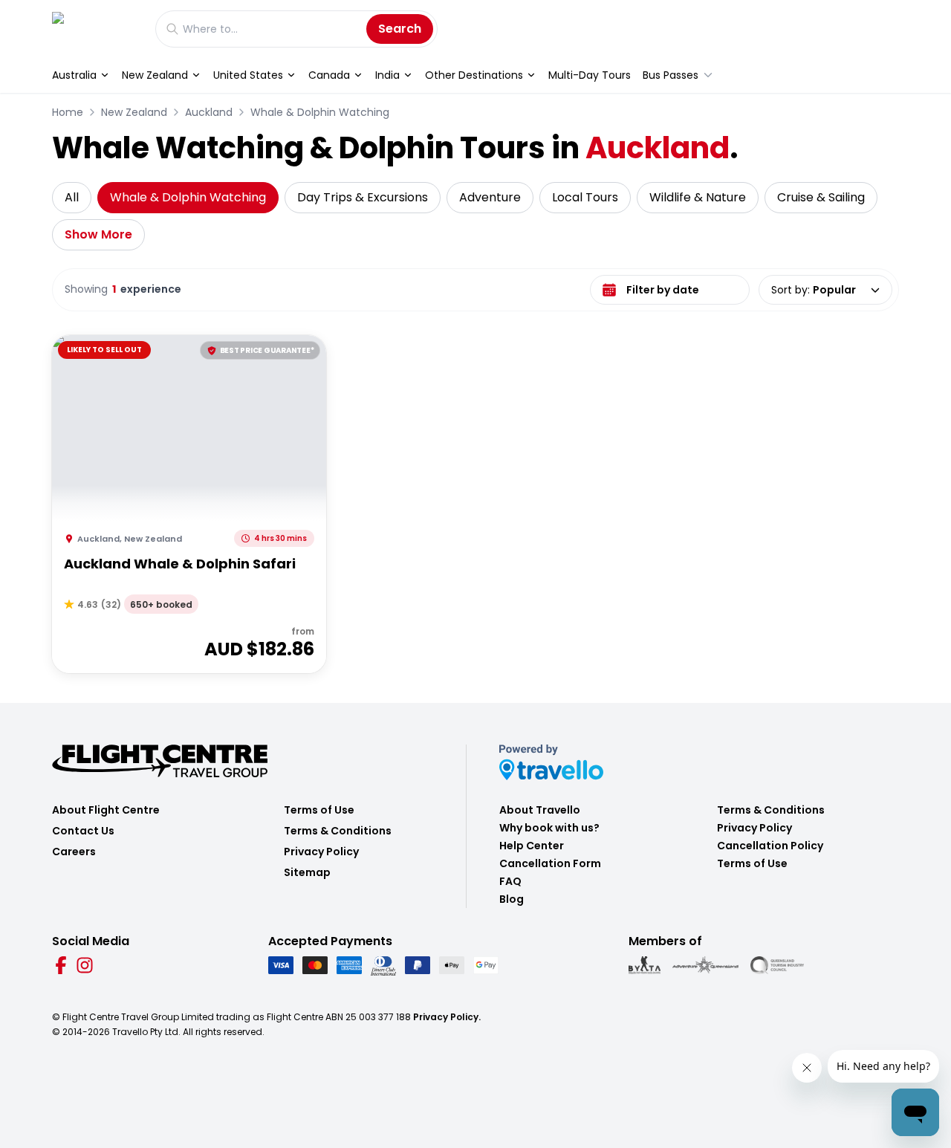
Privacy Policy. (447, 1017)
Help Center (531, 845)
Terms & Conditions (338, 830)
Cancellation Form (550, 863)
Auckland (209, 112)
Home (67, 112)
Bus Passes (670, 75)
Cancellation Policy (770, 845)
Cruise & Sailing (821, 197)
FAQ (510, 881)
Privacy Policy (321, 851)
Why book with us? (549, 827)
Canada (329, 75)
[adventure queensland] (705, 965)
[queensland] (777, 965)
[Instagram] (85, 965)
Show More (98, 234)
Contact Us (83, 830)
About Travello (539, 809)
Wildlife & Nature (697, 197)
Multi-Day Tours (589, 75)
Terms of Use (319, 809)
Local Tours (585, 197)
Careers (74, 851)
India (387, 75)
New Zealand (155, 75)
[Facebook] (61, 965)
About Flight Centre (106, 809)
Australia (74, 75)
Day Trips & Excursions (362, 197)
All (72, 197)
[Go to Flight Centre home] (96, 28)
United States (248, 75)
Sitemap (307, 872)
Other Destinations (474, 75)
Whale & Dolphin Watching (319, 112)
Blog (511, 899)
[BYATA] (644, 965)
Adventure (490, 197)
